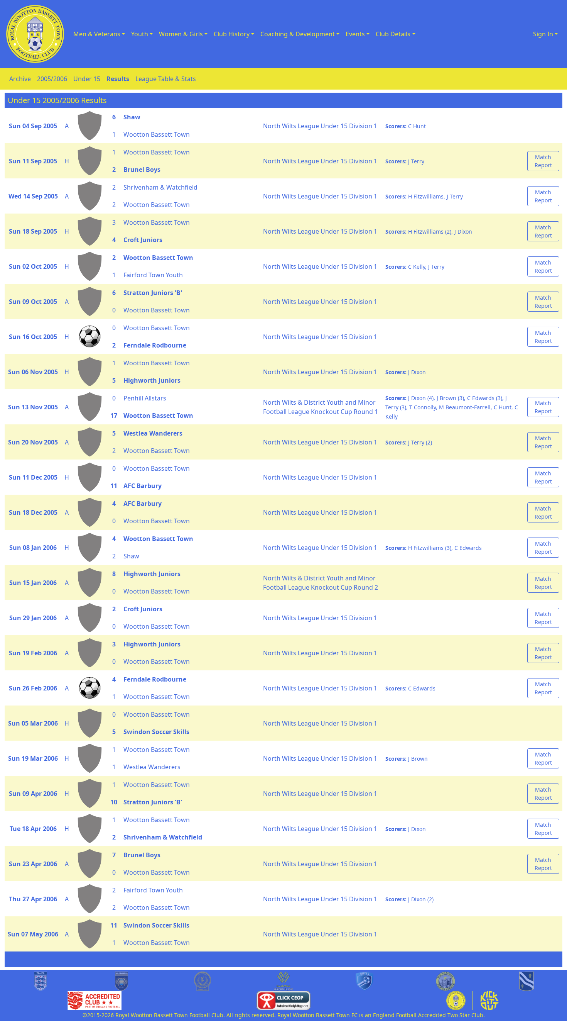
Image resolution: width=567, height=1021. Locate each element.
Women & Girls (181, 34)
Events (355, 34)
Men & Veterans (96, 34)
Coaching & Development (297, 34)
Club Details (393, 34)
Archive (20, 79)
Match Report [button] (543, 161)
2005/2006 (52, 79)
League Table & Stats (165, 79)
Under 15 (86, 79)
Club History (232, 34)
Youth (139, 34)
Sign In (543, 34)
